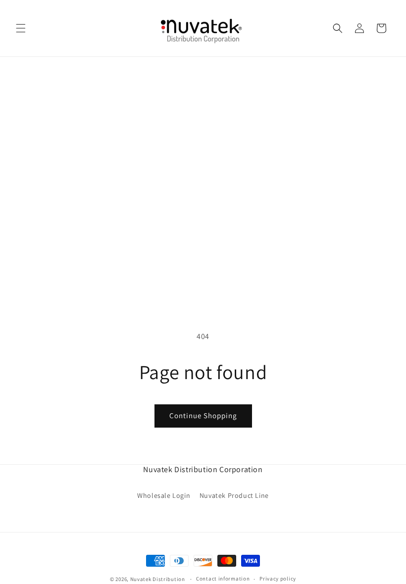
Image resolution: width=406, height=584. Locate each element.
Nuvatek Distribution (157, 579)
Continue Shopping (203, 415)
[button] (21, 28)
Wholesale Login (163, 495)
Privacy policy (277, 578)
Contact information (223, 578)
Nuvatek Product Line (234, 495)
